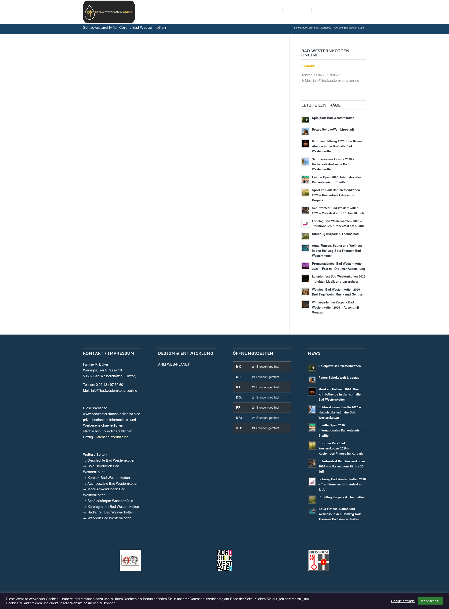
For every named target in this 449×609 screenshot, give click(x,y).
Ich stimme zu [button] (430, 601)
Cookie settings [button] (403, 601)
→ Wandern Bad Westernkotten (107, 517)
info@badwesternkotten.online (336, 80)
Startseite (325, 27)
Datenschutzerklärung (111, 436)
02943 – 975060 (326, 74)
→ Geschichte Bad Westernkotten (109, 460)
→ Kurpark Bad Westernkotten (106, 477)
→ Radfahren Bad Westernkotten (108, 511)
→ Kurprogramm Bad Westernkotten (111, 506)
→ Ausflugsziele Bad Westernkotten (110, 483)
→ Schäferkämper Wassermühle (108, 500)
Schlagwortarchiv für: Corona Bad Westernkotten (124, 27)
